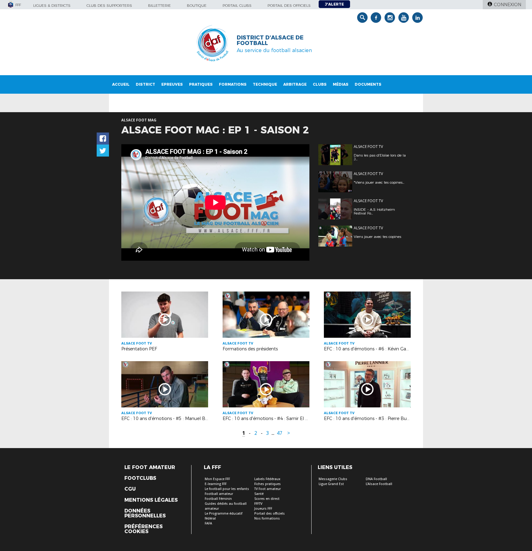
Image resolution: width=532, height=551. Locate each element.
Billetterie (159, 5)
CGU (130, 489)
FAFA (208, 523)
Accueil (121, 84)
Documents (368, 84)
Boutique (197, 5)
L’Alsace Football (379, 484)
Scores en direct (267, 499)
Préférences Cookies (143, 529)
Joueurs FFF (263, 509)
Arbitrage (295, 84)
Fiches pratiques (267, 484)
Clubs (320, 84)
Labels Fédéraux (267, 479)
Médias (341, 84)
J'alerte (334, 4)
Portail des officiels (289, 5)
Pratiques (201, 84)
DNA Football (376, 479)
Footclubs (140, 478)
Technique (265, 84)
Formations (233, 84)
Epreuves (172, 84)
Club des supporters (109, 5)
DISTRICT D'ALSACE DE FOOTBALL (270, 40)
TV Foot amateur (267, 489)
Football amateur (219, 494)
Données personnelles (145, 513)
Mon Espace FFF (217, 479)
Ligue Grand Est (331, 484)
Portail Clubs (237, 5)
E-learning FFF (216, 484)
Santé (259, 494)
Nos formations (267, 518)
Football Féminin (218, 499)
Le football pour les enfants (227, 489)
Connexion (507, 4)
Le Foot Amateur (149, 467)
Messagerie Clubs (333, 479)
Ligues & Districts (52, 5)
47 (279, 433)
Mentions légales (151, 500)
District (145, 84)
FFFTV (258, 504)
